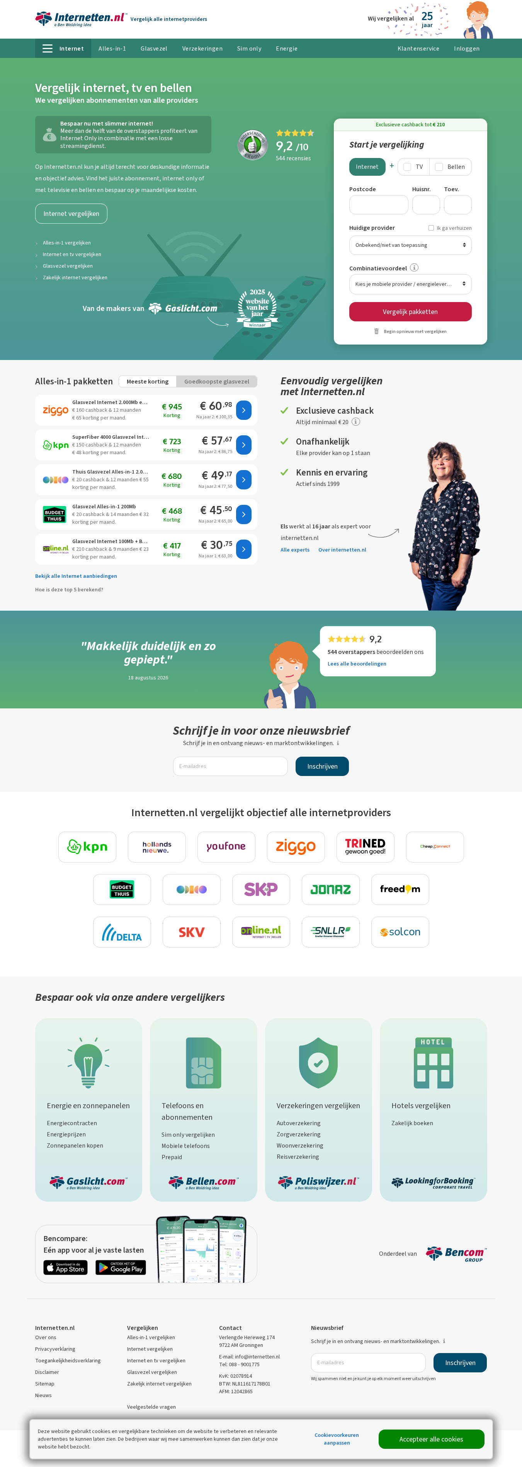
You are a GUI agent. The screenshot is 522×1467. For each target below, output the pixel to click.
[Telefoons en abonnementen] (203, 1061)
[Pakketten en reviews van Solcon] (400, 932)
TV (419, 167)
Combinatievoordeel (378, 268)
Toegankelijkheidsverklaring (68, 1360)
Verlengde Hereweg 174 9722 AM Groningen (247, 1341)
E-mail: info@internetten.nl (249, 1356)
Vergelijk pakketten (410, 311)
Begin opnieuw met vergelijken (415, 331)
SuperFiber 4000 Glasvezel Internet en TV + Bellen (111, 437)
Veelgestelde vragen (151, 1407)
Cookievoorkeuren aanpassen (337, 1439)
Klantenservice (419, 48)
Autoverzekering (299, 1123)
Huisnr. (421, 189)
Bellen (456, 167)
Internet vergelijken (71, 213)
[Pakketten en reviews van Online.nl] (261, 932)
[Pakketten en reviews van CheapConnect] (435, 847)
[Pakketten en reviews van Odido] (192, 889)
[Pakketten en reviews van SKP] (261, 889)
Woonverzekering (300, 1145)
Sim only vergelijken (188, 1135)
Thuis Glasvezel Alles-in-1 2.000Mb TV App (111, 471)
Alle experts (295, 550)
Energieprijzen (66, 1134)
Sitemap (44, 1383)
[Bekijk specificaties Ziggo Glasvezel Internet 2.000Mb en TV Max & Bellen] (56, 410)
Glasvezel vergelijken (68, 266)
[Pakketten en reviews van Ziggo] (296, 847)
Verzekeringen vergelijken (318, 1105)
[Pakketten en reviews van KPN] (87, 847)
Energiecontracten (72, 1123)
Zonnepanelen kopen (75, 1145)
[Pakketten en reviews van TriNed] (365, 847)
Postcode (362, 189)
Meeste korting (147, 381)
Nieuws (43, 1395)
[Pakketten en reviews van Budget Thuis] (122, 889)
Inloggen (466, 48)
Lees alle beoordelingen (357, 663)
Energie (287, 48)
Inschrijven (322, 766)
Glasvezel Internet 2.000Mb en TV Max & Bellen (111, 402)
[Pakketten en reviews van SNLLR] (331, 932)
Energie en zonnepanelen (88, 1105)
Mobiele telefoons (186, 1146)
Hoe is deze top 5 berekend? (69, 589)
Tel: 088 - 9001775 (239, 1364)
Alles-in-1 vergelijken (67, 242)
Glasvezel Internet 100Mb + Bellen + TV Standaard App (111, 541)
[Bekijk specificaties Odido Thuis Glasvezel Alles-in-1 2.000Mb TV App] (56, 480)
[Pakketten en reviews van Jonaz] (331, 889)
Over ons (45, 1337)
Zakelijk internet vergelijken (75, 277)
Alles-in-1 (112, 48)
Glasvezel (154, 48)
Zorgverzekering (299, 1134)
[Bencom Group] (456, 1254)
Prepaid (172, 1157)
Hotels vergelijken (421, 1105)
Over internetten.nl (342, 550)
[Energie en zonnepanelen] (88, 1061)
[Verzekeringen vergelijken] (318, 1061)
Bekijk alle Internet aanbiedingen (76, 576)
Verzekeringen (202, 48)
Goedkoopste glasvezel (216, 381)
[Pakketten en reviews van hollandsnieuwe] (157, 847)
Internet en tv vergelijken (72, 254)
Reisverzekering (298, 1157)
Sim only (249, 48)
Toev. (451, 189)
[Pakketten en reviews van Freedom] (400, 889)
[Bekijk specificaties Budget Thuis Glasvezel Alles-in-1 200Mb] (56, 514)
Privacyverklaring (55, 1349)
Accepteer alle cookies (431, 1439)
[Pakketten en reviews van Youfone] (226, 847)
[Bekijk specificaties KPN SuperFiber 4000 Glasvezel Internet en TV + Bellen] (56, 445)
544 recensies (293, 158)
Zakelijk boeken (412, 1123)
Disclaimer (47, 1372)
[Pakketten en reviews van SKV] (192, 932)
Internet (367, 167)
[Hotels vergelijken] (433, 1061)
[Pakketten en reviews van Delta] (122, 932)
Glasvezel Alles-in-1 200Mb (104, 506)
